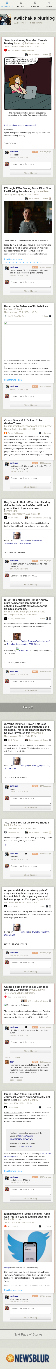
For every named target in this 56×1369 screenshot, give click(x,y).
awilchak (14, 152)
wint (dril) (25, 540)
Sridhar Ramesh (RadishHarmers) (35, 641)
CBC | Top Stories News (17, 997)
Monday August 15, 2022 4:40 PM (20, 736)
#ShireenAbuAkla (25, 1136)
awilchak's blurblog (34, 18)
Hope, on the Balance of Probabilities (26, 306)
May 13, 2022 (26, 1146)
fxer (12, 1062)
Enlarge (7, 1267)
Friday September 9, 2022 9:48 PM (20, 615)
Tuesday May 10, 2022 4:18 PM (19, 1222)
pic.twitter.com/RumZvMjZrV (21, 1139)
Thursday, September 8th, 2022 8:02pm (23, 644)
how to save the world (17, 316)
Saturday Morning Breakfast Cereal (21, 50)
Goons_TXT (24, 651)
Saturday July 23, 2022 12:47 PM (20, 828)
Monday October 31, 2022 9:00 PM (20, 429)
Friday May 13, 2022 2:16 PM (18, 1103)
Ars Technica (13, 1226)
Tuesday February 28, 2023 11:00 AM (21, 46)
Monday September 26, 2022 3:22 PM (22, 514)
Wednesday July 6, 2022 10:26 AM (20, 902)
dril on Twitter (13, 518)
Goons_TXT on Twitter (16, 618)
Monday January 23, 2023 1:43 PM (20, 312)
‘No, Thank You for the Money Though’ (27, 822)
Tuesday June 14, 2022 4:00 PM (19, 993)
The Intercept (13, 1107)
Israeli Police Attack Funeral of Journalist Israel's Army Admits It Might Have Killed (27, 1097)
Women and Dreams (15, 433)
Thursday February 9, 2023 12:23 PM (21, 194)
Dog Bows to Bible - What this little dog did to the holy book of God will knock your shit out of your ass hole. (27, 505)
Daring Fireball (13, 832)
